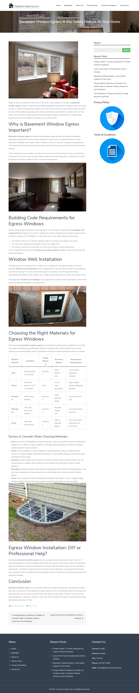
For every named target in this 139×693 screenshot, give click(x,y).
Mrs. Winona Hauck (17, 606)
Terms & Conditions (108, 5)
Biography (68, 5)
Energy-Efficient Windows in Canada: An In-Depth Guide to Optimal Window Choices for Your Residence (28, 618)
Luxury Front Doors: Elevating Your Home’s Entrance (66, 616)
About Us (79, 5)
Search (97, 42)
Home (58, 5)
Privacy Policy (92, 5)
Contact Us (124, 5)
